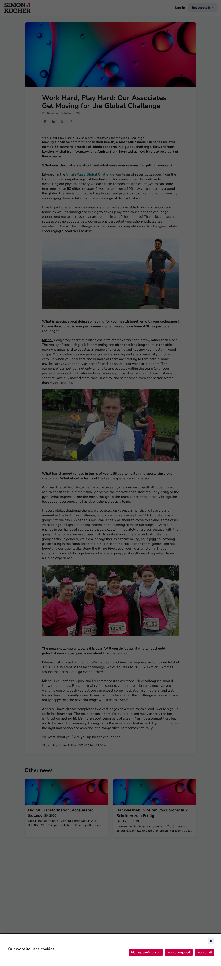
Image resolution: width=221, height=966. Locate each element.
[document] (110, 950)
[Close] (211, 941)
